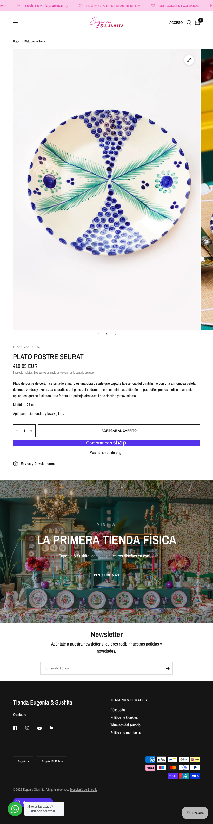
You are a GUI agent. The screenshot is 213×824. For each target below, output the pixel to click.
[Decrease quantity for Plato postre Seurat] (17, 431)
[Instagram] (31, 727)
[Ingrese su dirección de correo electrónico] (167, 668)
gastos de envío (47, 372)
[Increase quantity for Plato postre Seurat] (31, 431)
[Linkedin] (55, 727)
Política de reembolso (125, 732)
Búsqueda (117, 710)
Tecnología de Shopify (83, 789)
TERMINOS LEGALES (128, 700)
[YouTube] (43, 728)
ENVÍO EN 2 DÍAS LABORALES (35, 6)
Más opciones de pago (106, 452)
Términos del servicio (125, 725)
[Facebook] (18, 727)
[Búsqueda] (189, 22)
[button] (106, 575)
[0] (196, 22)
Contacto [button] (19, 714)
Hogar (16, 41)
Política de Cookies (124, 717)
